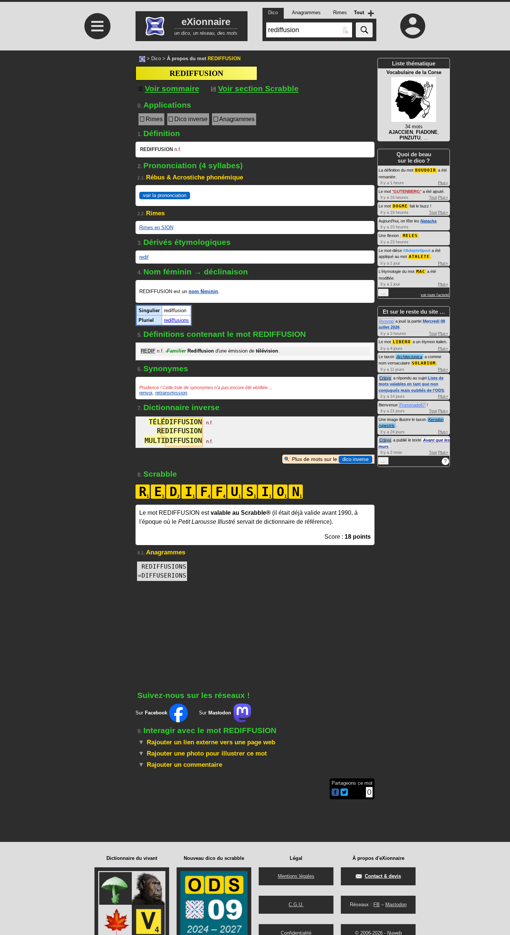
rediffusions (176, 320)
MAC (420, 271)
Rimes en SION (156, 227)
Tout (433, 197)
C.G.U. (296, 904)
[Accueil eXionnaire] (142, 58)
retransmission (171, 393)
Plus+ (443, 183)
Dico (156, 58)
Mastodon (396, 904)
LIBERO (402, 341)
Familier (175, 351)
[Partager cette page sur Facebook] (335, 792)
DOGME (400, 206)
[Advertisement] (96, 122)
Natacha (428, 221)
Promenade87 (412, 405)
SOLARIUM (424, 363)
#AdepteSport (416, 250)
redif (144, 257)
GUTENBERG (407, 191)
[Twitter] (344, 794)
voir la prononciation (164, 195)
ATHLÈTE (419, 256)
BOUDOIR (425, 170)
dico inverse (355, 459)
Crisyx (385, 378)
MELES (410, 235)
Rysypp (386, 321)
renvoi (145, 393)
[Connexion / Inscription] (413, 26)
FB (376, 904)
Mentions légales (296, 876)
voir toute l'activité (435, 295)
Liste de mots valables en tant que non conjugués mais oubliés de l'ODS (411, 384)
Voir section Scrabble (258, 88)
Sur (151, 713)
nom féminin (203, 291)
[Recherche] (364, 29)
